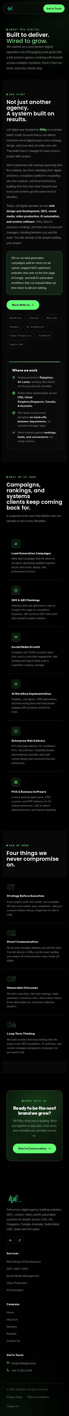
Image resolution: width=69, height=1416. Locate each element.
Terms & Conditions (38, 1397)
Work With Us (21, 305)
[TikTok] (20, 1240)
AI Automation (15, 1290)
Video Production (17, 1282)
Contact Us (13, 1340)
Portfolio (11, 1333)
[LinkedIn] (10, 1240)
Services (12, 1326)
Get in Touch (54, 8)
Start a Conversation (32, 1148)
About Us (12, 1319)
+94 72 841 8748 (21, 1370)
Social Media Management (23, 1275)
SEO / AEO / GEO (17, 1268)
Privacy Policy (15, 1397)
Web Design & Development (24, 1261)
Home (10, 1312)
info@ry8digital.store (23, 1363)
